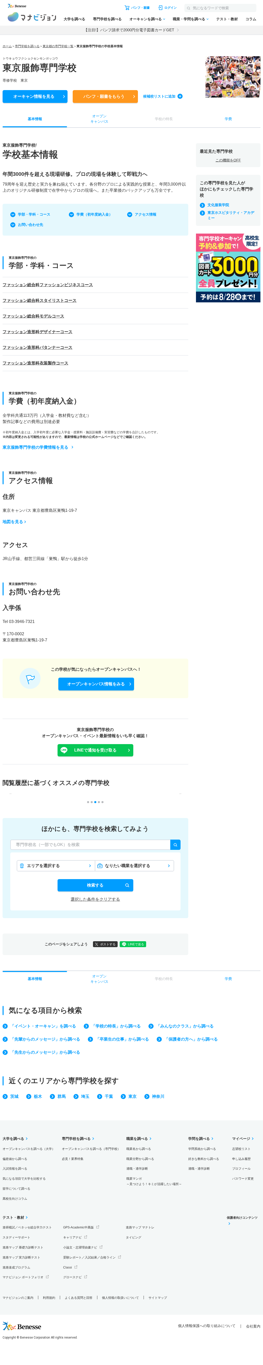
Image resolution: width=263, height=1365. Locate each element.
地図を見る (13, 522)
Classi (67, 1267)
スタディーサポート (16, 1237)
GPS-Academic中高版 (78, 1227)
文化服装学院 (218, 205)
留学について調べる (16, 1188)
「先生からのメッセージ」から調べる (45, 1052)
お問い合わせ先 (30, 225)
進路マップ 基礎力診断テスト (23, 1247)
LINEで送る (136, 944)
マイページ (241, 1139)
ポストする (108, 944)
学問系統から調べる (202, 1149)
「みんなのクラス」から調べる (185, 1026)
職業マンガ (154, 1181)
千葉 (109, 1096)
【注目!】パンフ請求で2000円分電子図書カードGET (129, 30)
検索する (95, 885)
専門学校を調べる (107, 19)
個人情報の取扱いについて (120, 1298)
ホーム (7, 46)
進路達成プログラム (16, 1267)
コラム (251, 19)
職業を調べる (137, 1139)
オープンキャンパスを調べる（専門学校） (91, 1149)
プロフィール (241, 1168)
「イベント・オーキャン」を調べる (43, 1026)
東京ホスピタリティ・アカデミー (231, 215)
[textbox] (95, 845)
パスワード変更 (243, 1178)
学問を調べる (199, 1139)
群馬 (62, 1096)
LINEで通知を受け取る (95, 750)
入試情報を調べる (15, 1168)
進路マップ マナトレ (140, 1227)
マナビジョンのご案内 (18, 1298)
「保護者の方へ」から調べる (191, 1039)
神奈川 (158, 1096)
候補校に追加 (159, 96)
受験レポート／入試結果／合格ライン (89, 1257)
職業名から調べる (138, 1149)
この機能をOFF (228, 160)
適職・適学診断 (137, 1168)
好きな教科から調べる (203, 1159)
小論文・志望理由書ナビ (80, 1247)
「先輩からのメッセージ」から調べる (45, 1039)
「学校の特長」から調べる (116, 1026)
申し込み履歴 (241, 1159)
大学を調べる (74, 19)
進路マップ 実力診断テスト (21, 1257)
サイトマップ (157, 1298)
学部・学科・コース (34, 214)
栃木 (38, 1096)
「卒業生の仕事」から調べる (122, 1039)
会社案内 (253, 1326)
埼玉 (85, 1096)
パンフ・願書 (104, 96)
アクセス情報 (145, 214)
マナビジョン (32, 17)
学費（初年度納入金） (94, 214)
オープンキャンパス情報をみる (96, 684)
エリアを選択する (43, 865)
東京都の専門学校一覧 (58, 46)
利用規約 (49, 1298)
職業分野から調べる (140, 1159)
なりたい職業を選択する (127, 865)
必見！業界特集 (72, 1159)
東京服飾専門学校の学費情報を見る (35, 447)
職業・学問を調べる (189, 19)
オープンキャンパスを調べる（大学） (29, 1149)
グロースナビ (72, 1277)
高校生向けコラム (15, 1198)
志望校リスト (241, 1149)
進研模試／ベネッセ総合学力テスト (27, 1227)
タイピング (133, 1237)
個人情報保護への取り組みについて (207, 1326)
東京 (132, 1096)
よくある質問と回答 (78, 1298)
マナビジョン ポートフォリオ (23, 1277)
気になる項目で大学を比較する (24, 1178)
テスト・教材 (227, 19)
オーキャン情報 (33, 96)
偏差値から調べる (15, 1159)
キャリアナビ (72, 1237)
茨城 (14, 1096)
